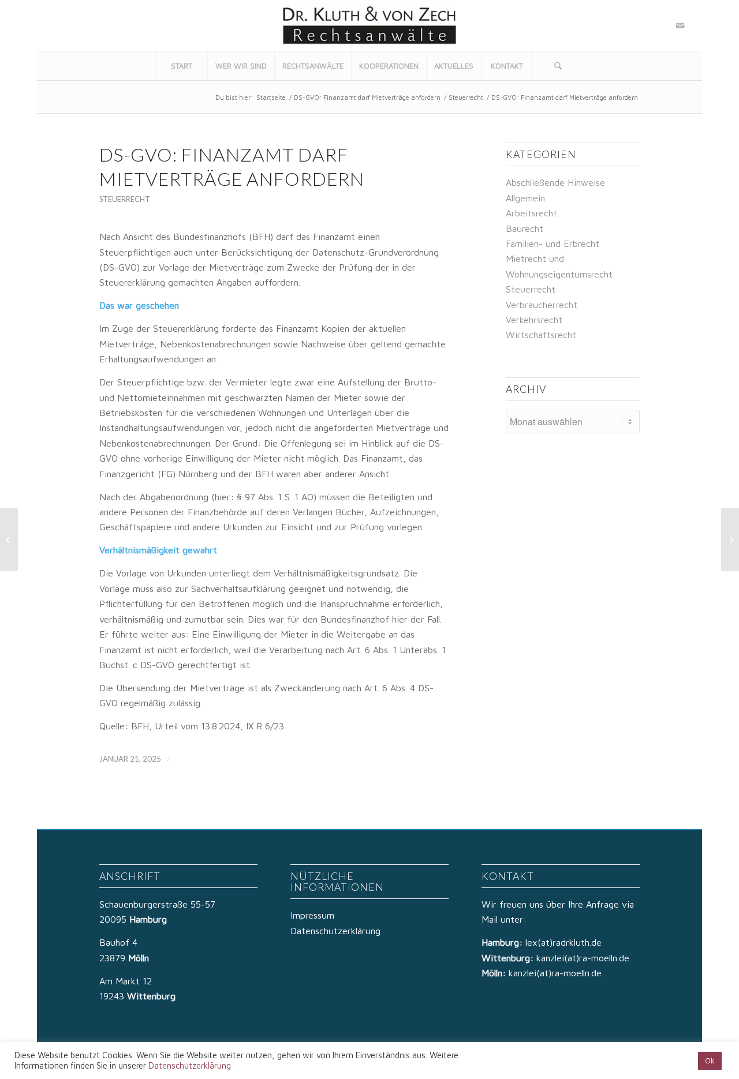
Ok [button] (710, 1060)
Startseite (271, 97)
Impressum (312, 915)
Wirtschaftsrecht (541, 334)
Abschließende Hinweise (555, 182)
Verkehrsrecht (534, 319)
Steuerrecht (466, 97)
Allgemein (525, 198)
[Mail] (680, 25)
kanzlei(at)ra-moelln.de (582, 958)
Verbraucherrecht (541, 304)
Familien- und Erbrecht (552, 243)
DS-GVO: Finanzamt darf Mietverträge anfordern (367, 97)
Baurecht (524, 228)
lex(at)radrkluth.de (564, 942)
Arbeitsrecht (531, 213)
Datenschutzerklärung (335, 931)
